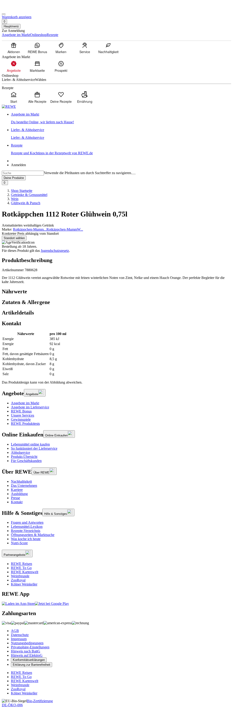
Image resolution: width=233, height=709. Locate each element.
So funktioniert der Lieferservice (34, 448)
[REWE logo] (9, 106)
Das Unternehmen (24, 485)
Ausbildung (19, 494)
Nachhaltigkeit (21, 481)
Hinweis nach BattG (25, 651)
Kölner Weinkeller (24, 584)
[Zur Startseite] (17, 9)
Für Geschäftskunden (26, 461)
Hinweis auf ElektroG (27, 655)
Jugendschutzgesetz (55, 251)
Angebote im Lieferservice (30, 407)
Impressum (19, 639)
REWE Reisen (21, 564)
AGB (15, 631)
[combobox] (23, 173)
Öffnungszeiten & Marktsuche (32, 535)
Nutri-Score (19, 543)
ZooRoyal (18, 580)
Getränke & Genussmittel (29, 195)
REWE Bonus (21, 411)
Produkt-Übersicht (24, 457)
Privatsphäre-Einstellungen (30, 647)
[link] (121, 118)
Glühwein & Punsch (25, 203)
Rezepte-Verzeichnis (25, 531)
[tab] (116, 292)
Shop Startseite (21, 191)
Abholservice (20, 452)
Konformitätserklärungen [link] (29, 660)
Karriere (17, 490)
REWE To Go (21, 568)
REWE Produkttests (25, 423)
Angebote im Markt (25, 403)
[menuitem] (13, 48)
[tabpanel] (116, 354)
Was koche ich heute (26, 539)
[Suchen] (134, 174)
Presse (15, 498)
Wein (14, 199)
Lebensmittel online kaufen (30, 444)
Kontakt (17, 502)
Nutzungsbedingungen (27, 643)
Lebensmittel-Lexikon (27, 527)
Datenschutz (20, 635)
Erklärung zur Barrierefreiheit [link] (31, 664)
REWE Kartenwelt (24, 572)
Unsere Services (22, 415)
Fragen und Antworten (27, 522)
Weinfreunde (20, 576)
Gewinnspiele (21, 419)
